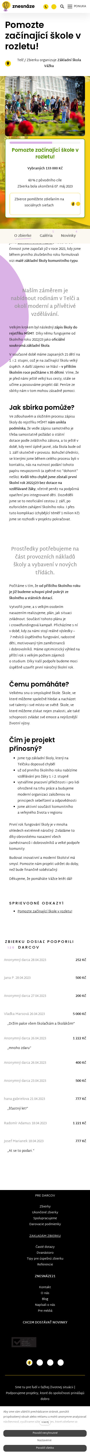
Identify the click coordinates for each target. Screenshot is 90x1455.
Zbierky (45, 1207)
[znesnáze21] (18, 6)
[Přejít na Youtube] (50, 1363)
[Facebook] (73, 204)
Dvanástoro (45, 1253)
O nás (45, 1293)
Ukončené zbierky (45, 1212)
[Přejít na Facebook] (29, 1363)
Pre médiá (45, 1311)
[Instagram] (78, 204)
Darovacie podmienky (45, 1224)
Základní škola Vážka (62, 63)
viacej (45, 1422)
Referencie (45, 1265)
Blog (45, 1299)
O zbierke (22, 235)
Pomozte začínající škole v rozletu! (45, 912)
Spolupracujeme (45, 1218)
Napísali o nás (45, 1305)
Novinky (68, 235)
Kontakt (45, 1287)
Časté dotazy (45, 1247)
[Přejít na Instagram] (40, 1363)
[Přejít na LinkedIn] (61, 1363)
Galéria (46, 235)
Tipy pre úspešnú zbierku (45, 1259)
